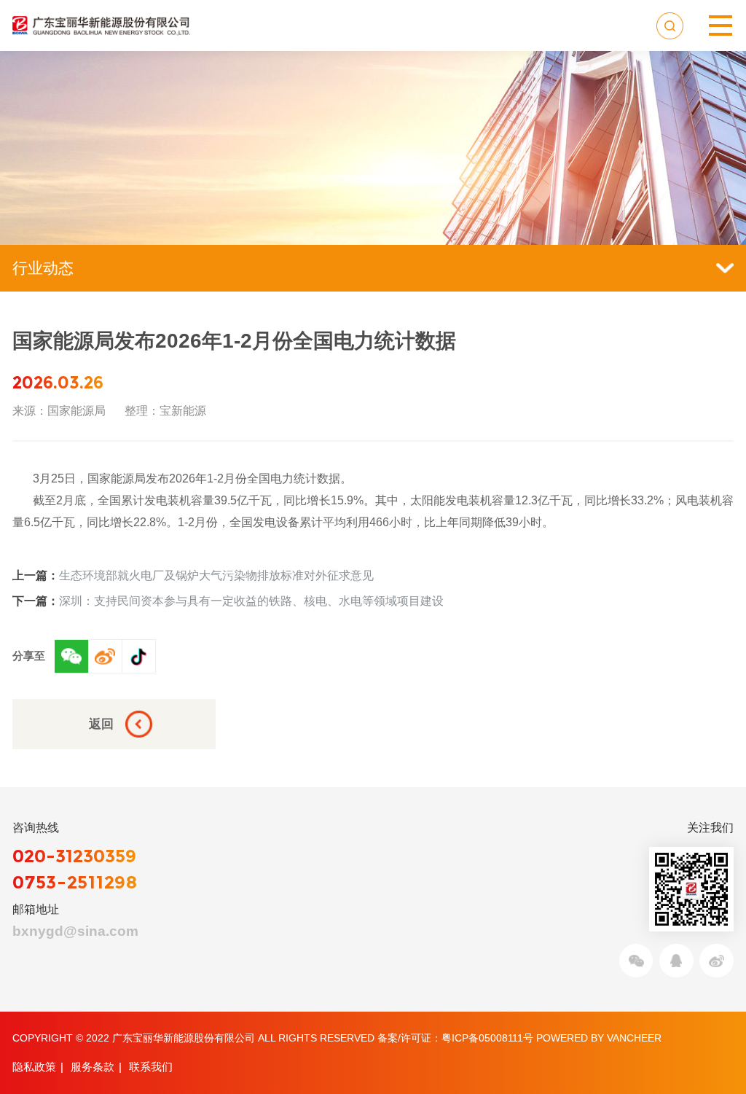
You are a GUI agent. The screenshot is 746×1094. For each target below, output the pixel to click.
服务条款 (92, 1066)
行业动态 (43, 267)
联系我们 (151, 1066)
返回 (101, 723)
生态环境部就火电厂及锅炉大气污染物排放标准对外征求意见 (193, 575)
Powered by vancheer (598, 1038)
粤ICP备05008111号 (487, 1038)
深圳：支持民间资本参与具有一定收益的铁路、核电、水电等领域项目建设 (228, 600)
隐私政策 (34, 1066)
